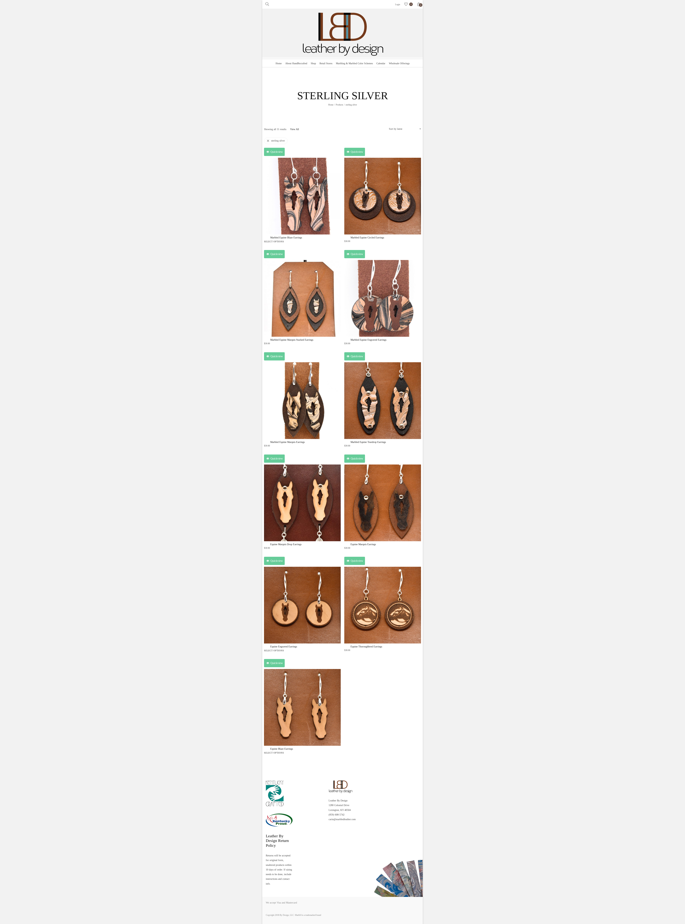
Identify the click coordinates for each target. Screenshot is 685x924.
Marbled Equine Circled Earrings (367, 237)
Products (339, 104)
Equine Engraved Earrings (283, 646)
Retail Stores (325, 63)
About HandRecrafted (296, 63)
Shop (313, 63)
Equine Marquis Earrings (363, 544)
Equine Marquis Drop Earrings (285, 544)
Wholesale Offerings (399, 63)
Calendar (380, 63)
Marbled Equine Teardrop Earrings (368, 442)
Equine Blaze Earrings (281, 749)
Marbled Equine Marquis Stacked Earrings (291, 340)
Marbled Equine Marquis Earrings (287, 442)
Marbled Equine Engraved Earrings (368, 340)
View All (294, 129)
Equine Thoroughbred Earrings (366, 646)
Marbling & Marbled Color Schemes (354, 63)
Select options (274, 241)
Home (279, 63)
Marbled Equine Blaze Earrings (286, 237)
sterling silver (278, 140)
